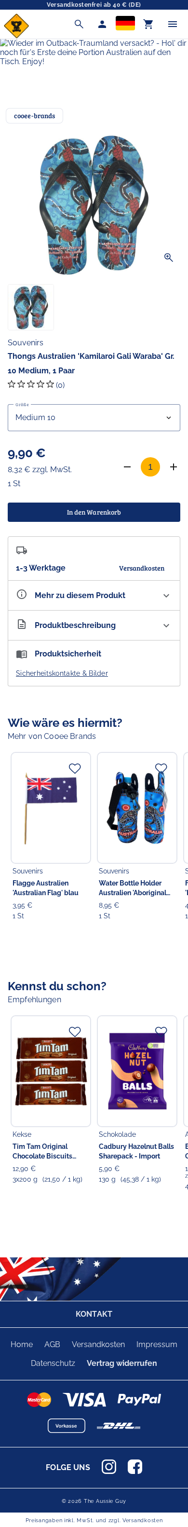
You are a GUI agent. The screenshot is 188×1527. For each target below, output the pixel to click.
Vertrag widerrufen (122, 1363)
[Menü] (172, 24)
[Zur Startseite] (16, 36)
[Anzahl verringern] (127, 466)
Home (22, 1344)
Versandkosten (98, 1344)
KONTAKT (94, 1314)
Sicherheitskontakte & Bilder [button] (62, 673)
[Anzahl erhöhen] (173, 466)
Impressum (156, 1344)
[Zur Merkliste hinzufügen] (74, 768)
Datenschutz (53, 1363)
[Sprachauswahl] (125, 24)
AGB (52, 1344)
